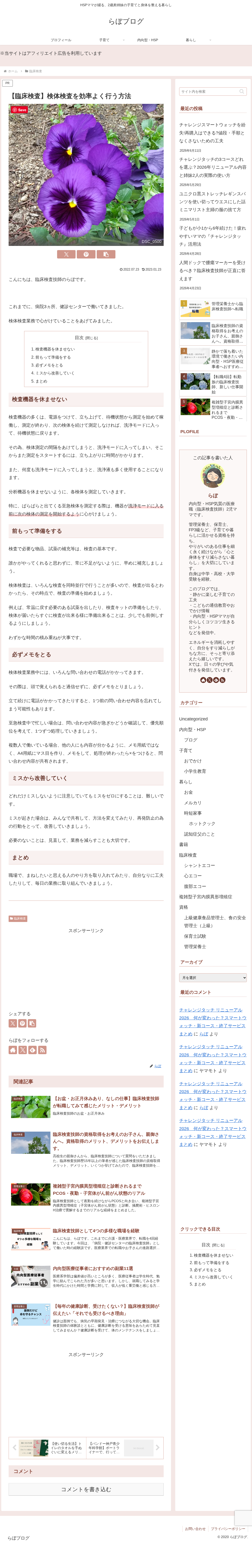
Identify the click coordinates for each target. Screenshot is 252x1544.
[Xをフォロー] (22, 1050)
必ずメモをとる (49, 365)
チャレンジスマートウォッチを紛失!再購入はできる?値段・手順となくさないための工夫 (212, 132)
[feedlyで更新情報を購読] (32, 1050)
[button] (106, 254)
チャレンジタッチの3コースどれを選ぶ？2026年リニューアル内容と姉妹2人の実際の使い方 (213, 167)
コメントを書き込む (86, 1489)
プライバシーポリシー (228, 1529)
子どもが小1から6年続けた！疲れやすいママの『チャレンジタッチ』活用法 (212, 236)
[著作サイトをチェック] (13, 1050)
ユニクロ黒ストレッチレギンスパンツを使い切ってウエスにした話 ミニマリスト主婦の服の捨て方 (213, 201)
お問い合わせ (195, 1529)
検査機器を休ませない (55, 349)
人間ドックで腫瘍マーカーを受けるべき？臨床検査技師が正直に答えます (212, 270)
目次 (79, 337)
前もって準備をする (53, 357)
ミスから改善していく (55, 373)
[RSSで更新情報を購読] (42, 1050)
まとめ (41, 381)
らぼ (213, 495)
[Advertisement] (86, 969)
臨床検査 (20, 918)
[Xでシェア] (66, 254)
